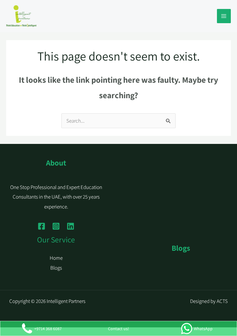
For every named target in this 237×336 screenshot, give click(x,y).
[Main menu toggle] (224, 16)
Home (56, 257)
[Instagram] (56, 226)
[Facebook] (41, 226)
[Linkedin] (70, 226)
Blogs (56, 267)
